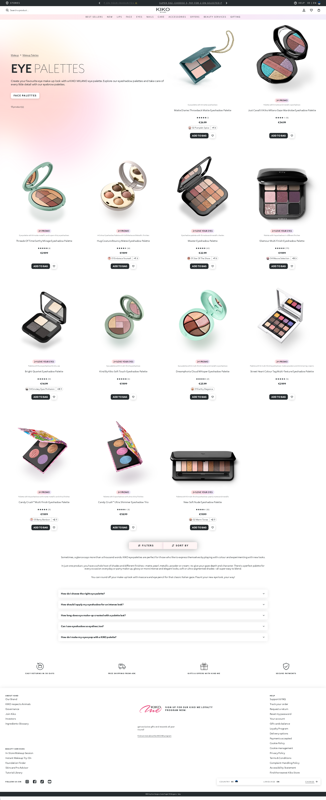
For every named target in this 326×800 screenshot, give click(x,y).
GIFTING (235, 17)
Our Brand (11, 699)
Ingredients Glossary (17, 723)
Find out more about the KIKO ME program (154, 736)
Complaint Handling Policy (285, 762)
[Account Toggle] (304, 10)
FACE (129, 17)
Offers (195, 17)
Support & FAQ (278, 699)
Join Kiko (10, 713)
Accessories (177, 17)
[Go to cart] (319, 10)
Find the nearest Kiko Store (285, 772)
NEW (110, 17)
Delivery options (279, 733)
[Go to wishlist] (311, 10)
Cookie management (281, 748)
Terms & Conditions (280, 757)
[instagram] (27, 781)
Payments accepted (281, 738)
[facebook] (34, 781)
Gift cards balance (280, 723)
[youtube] (49, 781)
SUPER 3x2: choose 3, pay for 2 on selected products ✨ (163, 3)
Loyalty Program (279, 728)
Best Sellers (94, 17)
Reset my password (280, 713)
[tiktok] (42, 781)
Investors (10, 718)
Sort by (182, 545)
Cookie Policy (277, 743)
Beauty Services (215, 17)
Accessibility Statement (283, 767)
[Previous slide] (99, 3)
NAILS (150, 17)
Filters (148, 545)
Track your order (279, 704)
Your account (277, 718)
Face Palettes (25, 95)
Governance (12, 709)
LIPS (119, 17)
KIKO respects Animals (18, 704)
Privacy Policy (277, 753)
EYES (139, 17)
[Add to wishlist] (212, 135)
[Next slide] (226, 3)
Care (161, 17)
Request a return (279, 709)
